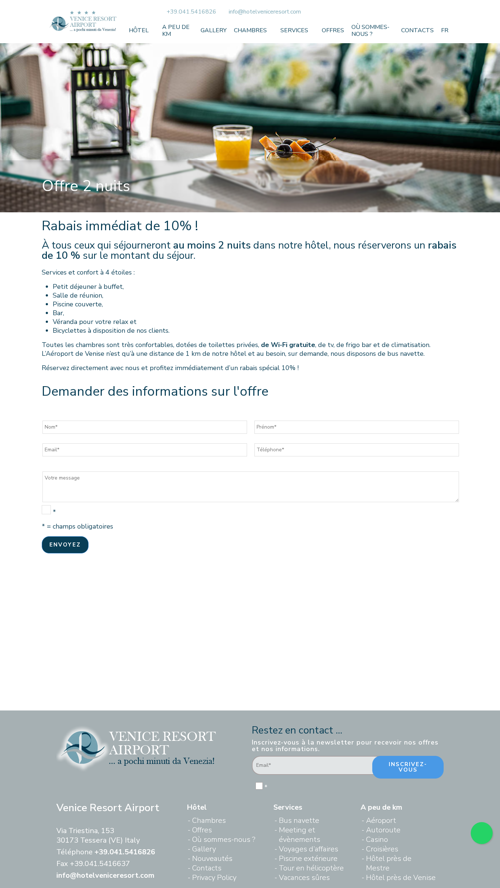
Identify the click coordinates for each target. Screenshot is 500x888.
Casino (377, 839)
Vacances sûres (304, 878)
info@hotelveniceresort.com (265, 12)
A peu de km (176, 30)
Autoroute (383, 830)
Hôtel (139, 30)
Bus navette (299, 820)
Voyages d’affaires (308, 849)
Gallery (214, 30)
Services (294, 30)
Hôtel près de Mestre (388, 863)
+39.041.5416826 (192, 12)
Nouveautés (212, 858)
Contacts (417, 30)
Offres (333, 30)
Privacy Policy (214, 878)
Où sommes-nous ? (370, 30)
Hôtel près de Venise (401, 878)
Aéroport (381, 820)
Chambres (250, 30)
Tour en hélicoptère (311, 868)
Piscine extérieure (308, 858)
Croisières (382, 849)
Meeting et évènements (299, 834)
